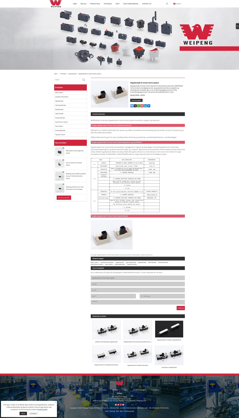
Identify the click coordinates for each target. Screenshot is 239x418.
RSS (117, 411)
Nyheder (115, 390)
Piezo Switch (59, 126)
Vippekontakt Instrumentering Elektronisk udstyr (138, 342)
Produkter (63, 74)
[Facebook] (116, 405)
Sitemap (112, 411)
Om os (91, 390)
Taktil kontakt (59, 113)
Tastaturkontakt (60, 118)
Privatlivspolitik (129, 411)
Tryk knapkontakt (60, 105)
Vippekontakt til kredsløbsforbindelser (106, 365)
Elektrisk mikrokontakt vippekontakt (106, 342)
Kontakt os (155, 390)
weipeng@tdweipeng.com (122, 399)
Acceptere (33, 413)
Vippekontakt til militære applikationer (169, 340)
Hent (125, 390)
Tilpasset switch (60, 135)
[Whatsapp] (123, 405)
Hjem (82, 390)
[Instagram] (121, 405)
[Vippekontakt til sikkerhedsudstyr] (137, 353)
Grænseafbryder (60, 130)
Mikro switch (59, 92)
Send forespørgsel (136, 100)
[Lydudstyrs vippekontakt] (169, 354)
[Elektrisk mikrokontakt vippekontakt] (106, 329)
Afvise (23, 413)
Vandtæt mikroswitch (61, 97)
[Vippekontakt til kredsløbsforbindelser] (106, 353)
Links (106, 411)
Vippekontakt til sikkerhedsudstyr (137, 365)
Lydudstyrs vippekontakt (169, 367)
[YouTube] (118, 405)
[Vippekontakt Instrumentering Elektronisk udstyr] (137, 329)
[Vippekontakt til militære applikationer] (169, 328)
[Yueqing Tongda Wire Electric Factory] (55, 3)
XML (121, 411)
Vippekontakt (72, 74)
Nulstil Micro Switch (61, 122)
